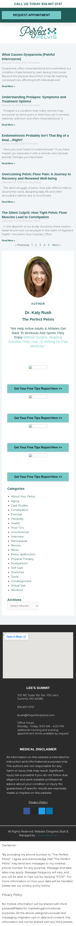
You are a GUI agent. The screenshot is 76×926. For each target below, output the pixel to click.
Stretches (17, 572)
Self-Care (17, 568)
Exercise (16, 514)
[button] (68, 15)
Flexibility (17, 519)
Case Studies (19, 505)
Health (15, 523)
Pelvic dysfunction (23, 554)
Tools (14, 576)
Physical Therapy (22, 559)
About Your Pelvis (23, 496)
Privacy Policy (38, 802)
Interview (17, 536)
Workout (17, 590)
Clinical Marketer (46, 835)
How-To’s (17, 527)
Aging (15, 501)
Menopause (19, 541)
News (15, 550)
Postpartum (19, 563)
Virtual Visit (18, 585)
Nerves (15, 545)
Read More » (8, 86)
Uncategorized (21, 581)
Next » (56, 245)
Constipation (19, 510)
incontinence (20, 532)
